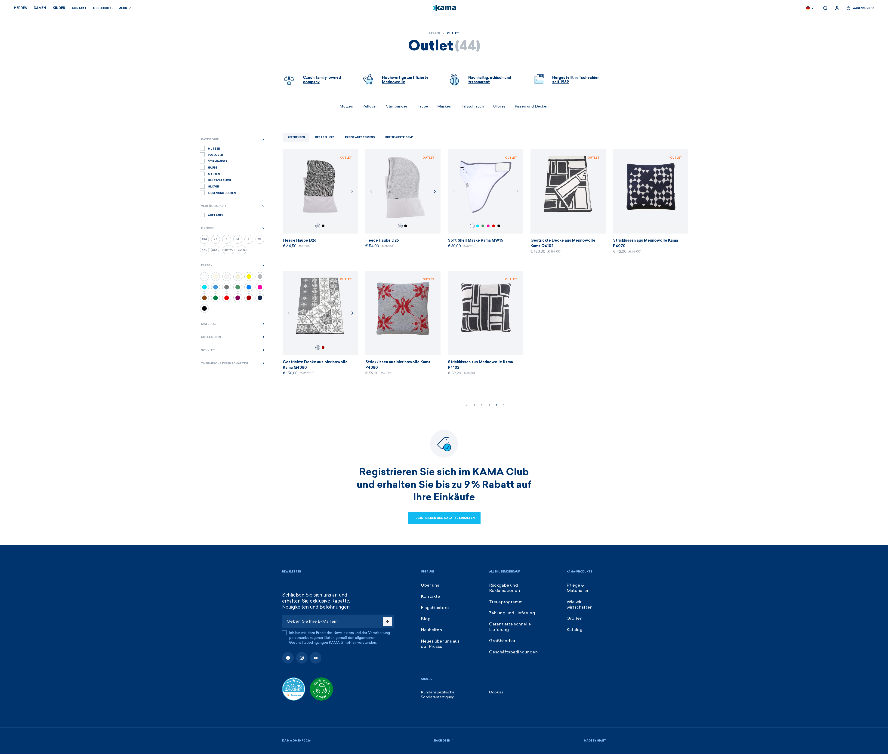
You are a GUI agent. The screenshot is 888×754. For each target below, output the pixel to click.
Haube (422, 106)
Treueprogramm (506, 601)
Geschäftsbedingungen (513, 652)
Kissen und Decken (532, 106)
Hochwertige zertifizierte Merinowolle (405, 79)
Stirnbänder (396, 106)
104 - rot (493, 226)
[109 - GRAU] (260, 276)
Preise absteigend (399, 137)
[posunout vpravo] (605, 106)
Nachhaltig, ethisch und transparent (489, 79)
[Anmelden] (837, 8)
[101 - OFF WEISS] (226, 276)
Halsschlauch (472, 106)
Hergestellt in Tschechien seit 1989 (575, 79)
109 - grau (317, 226)
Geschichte (103, 8)
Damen (40, 8)
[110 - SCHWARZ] (204, 308)
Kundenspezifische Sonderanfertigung (437, 694)
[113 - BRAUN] (204, 297)
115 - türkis (477, 226)
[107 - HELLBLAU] (215, 287)
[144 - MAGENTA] (237, 297)
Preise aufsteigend (360, 137)
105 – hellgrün (482, 226)
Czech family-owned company (322, 79)
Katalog (575, 629)
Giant (601, 740)
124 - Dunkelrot (323, 347)
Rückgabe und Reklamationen (504, 588)
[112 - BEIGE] (215, 276)
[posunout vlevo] (282, 106)
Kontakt (79, 8)
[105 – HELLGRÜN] (237, 287)
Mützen (346, 106)
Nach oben (442, 740)
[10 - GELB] (248, 276)
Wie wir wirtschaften (580, 604)
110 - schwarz (323, 226)
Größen (575, 618)
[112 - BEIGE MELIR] (237, 276)
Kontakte (430, 596)
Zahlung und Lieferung (512, 613)
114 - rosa (488, 226)
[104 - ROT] (226, 297)
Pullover (369, 106)
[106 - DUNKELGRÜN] (215, 297)
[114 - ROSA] (260, 287)
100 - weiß (472, 226)
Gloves (499, 106)
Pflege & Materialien (578, 588)
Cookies (496, 692)
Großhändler (502, 640)
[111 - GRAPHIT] (226, 287)
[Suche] (825, 8)
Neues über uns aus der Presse (440, 644)
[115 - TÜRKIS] (204, 287)
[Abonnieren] (387, 621)
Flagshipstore (435, 607)
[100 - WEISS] (204, 276)
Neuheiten (431, 629)
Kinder (59, 8)
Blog (426, 618)
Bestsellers (325, 137)
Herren (20, 8)
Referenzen (296, 137)
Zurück (466, 405)
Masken (444, 106)
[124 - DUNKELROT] (248, 297)
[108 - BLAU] (260, 297)
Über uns (430, 585)
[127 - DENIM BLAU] (248, 287)
